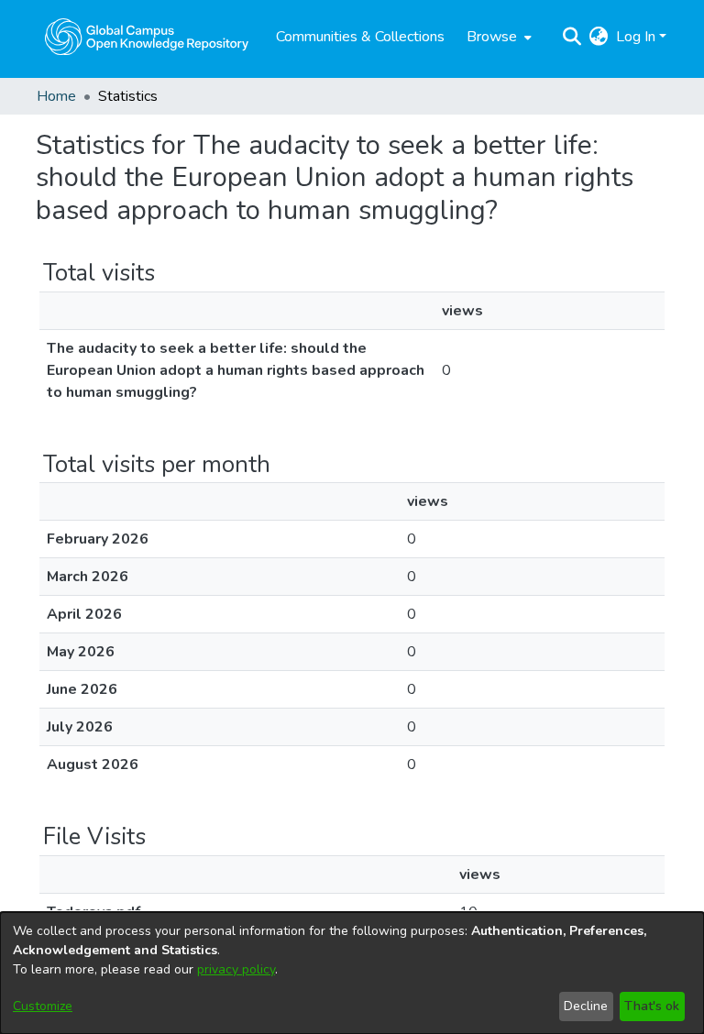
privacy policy (236, 969)
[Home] (147, 36)
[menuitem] (497, 36)
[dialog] (352, 973)
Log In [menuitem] (635, 37)
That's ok (651, 1006)
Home (56, 96)
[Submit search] (572, 37)
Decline (586, 1006)
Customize (42, 1006)
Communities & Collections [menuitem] (360, 37)
